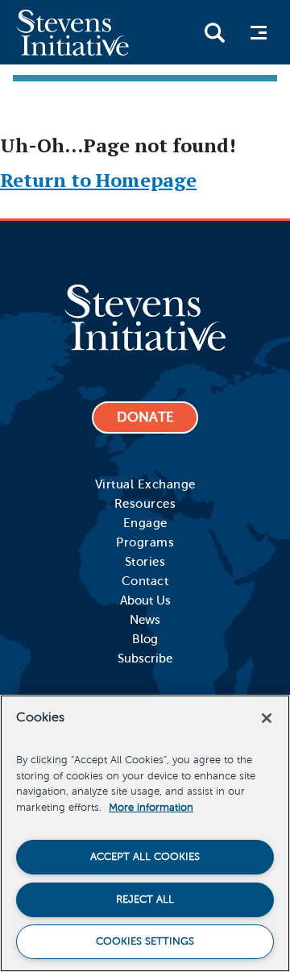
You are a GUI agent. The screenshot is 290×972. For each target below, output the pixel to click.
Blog (145, 639)
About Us (145, 600)
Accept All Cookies (145, 856)
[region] (145, 833)
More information (151, 807)
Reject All (145, 899)
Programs (145, 542)
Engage (145, 523)
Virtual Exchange (145, 484)
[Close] (266, 718)
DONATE (145, 417)
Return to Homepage (98, 180)
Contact (145, 581)
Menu (257, 33)
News (145, 619)
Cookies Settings (145, 941)
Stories (145, 561)
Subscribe (145, 658)
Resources (145, 503)
